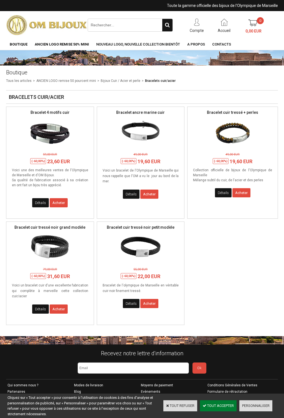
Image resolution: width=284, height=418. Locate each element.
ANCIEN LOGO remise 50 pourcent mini (66, 81)
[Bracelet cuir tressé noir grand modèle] (49, 262)
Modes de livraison (88, 385)
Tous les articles (19, 81)
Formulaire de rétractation (227, 392)
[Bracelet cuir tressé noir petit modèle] (140, 262)
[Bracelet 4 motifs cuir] (49, 147)
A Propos (196, 44)
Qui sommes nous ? (22, 385)
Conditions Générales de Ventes (232, 385)
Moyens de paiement (157, 385)
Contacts (221, 44)
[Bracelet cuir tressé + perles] (232, 147)
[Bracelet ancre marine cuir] (140, 147)
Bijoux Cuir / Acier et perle (120, 81)
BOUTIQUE (18, 44)
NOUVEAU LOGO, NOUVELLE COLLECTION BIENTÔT (138, 44)
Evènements (150, 392)
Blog (77, 392)
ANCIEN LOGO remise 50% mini (62, 44)
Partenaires (16, 392)
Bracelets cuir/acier (160, 81)
